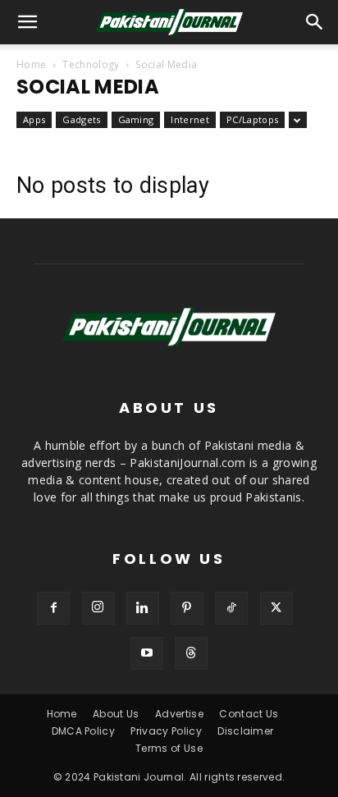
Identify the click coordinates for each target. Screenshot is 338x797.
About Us (116, 714)
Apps (34, 119)
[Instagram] (98, 608)
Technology (90, 64)
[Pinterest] (187, 608)
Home (31, 64)
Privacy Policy (165, 731)
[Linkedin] (142, 608)
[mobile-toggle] (28, 22)
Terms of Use (169, 748)
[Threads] (191, 653)
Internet (190, 119)
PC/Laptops (252, 119)
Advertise (179, 714)
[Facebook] (53, 608)
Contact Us (248, 714)
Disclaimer (245, 731)
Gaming (136, 119)
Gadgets (81, 119)
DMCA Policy (84, 731)
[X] (276, 608)
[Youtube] (146, 653)
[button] (315, 22)
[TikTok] (231, 608)
